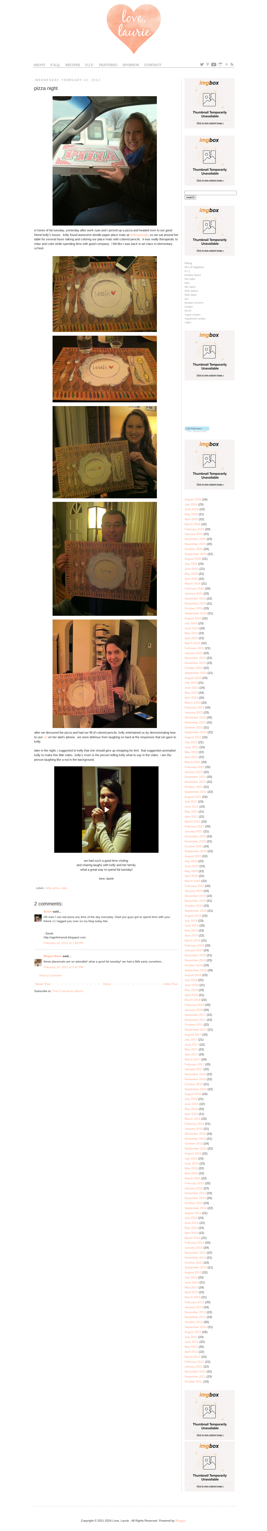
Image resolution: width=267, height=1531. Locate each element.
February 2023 (194, 707)
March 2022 (192, 762)
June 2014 (192, 1222)
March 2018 (192, 999)
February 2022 (194, 767)
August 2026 (193, 499)
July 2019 (191, 920)
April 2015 (191, 1173)
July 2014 (191, 1217)
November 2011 (195, 1376)
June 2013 (192, 1282)
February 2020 (194, 886)
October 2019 (194, 905)
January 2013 (194, 1307)
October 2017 (194, 1024)
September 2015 (196, 1148)
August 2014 (193, 1213)
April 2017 (191, 1054)
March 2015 (192, 1178)
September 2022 (196, 732)
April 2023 (191, 697)
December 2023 (195, 658)
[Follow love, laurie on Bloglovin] (197, 431)
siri (45, 737)
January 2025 (194, 593)
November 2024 (195, 603)
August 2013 (193, 1272)
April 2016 (191, 1114)
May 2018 (191, 990)
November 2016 (195, 1079)
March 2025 (192, 583)
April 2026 (191, 519)
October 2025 (194, 549)
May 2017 (191, 1049)
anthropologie (139, 235)
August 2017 (193, 1034)
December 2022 (195, 717)
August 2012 (193, 1332)
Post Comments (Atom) (67, 991)
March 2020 (192, 881)
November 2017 (195, 1019)
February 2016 (194, 1123)
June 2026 (192, 509)
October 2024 (194, 608)
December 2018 (195, 955)
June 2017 (192, 1044)
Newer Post (42, 984)
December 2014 (195, 1193)
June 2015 (192, 1163)
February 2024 (194, 648)
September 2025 (196, 554)
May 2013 (191, 1287)
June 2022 (192, 747)
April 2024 (191, 638)
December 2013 (195, 1252)
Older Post (171, 984)
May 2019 (191, 930)
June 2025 (192, 568)
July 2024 (191, 623)
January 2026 (194, 534)
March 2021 (192, 821)
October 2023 (194, 668)
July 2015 (191, 1158)
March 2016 (192, 1118)
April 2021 (191, 816)
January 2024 (194, 653)
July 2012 (191, 1337)
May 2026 (191, 514)
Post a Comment (50, 975)
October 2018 (194, 965)
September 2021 (196, 791)
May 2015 (191, 1168)
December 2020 (195, 836)
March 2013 (192, 1297)
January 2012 (194, 1366)
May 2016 (191, 1109)
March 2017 (192, 1059)
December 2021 (195, 776)
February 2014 (194, 1242)
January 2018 (194, 1009)
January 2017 (194, 1069)
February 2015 (194, 1183)
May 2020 (191, 871)
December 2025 (195, 539)
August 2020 (193, 856)
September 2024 (196, 613)
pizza (56, 888)
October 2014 (194, 1203)
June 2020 (192, 866)
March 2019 (192, 940)
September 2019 (196, 910)
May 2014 (191, 1227)
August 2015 (193, 1153)
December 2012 (195, 1312)
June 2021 (192, 806)
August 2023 (193, 677)
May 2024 (191, 633)
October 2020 (194, 846)
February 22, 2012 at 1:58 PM (63, 943)
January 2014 (194, 1247)
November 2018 (195, 960)
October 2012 (194, 1322)
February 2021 (194, 826)
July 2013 (191, 1277)
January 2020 (194, 891)
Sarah (48, 911)
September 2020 (196, 851)
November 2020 (195, 841)
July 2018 (191, 980)
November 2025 (195, 544)
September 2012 (196, 1327)
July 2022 (191, 742)
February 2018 (194, 1004)
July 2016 (191, 1099)
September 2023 (196, 672)
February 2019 (194, 945)
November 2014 (195, 1198)
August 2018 (193, 975)
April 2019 (191, 935)
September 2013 (196, 1267)
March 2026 (192, 524)
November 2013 (195, 1257)
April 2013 (191, 1292)
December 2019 (195, 896)
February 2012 (194, 1361)
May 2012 (191, 1346)
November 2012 (195, 1317)
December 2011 (195, 1371)
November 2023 (195, 663)
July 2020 (191, 861)
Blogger (180, 1520)
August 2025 (193, 558)
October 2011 (194, 1381)
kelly (48, 888)
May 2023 (191, 692)
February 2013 (194, 1302)
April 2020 (191, 876)
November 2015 (195, 1138)
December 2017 (195, 1014)
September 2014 (196, 1208)
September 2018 (196, 970)
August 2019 (193, 915)
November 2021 (195, 781)
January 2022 (194, 772)
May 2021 (191, 811)
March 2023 (192, 702)
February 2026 (194, 529)
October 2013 (194, 1262)
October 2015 (194, 1143)
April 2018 (191, 995)
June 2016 (192, 1104)
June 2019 (192, 925)
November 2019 (195, 900)
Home (107, 984)
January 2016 (194, 1128)
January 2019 (194, 950)
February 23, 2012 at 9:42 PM (63, 967)
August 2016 (193, 1094)
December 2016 (195, 1074)
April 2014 (191, 1232)
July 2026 (191, 504)
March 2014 (192, 1237)
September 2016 (196, 1089)
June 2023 (192, 687)
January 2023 (194, 712)
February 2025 (194, 588)
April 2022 (191, 757)
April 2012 (191, 1351)
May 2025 (191, 573)
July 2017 (191, 1039)
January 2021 (194, 831)
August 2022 (193, 737)
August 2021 (193, 796)
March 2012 (192, 1356)
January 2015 (194, 1188)
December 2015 (195, 1133)
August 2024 (193, 618)
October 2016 (194, 1084)
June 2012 (192, 1341)
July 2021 (191, 801)
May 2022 (191, 752)
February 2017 (194, 1064)
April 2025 (191, 578)
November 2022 (195, 722)
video (64, 888)
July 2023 (191, 682)
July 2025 (191, 563)
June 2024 (192, 628)
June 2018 (192, 985)
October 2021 (194, 786)
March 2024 (192, 643)
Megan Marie (53, 956)
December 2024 (195, 598)
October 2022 (194, 727)
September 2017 (196, 1029)
